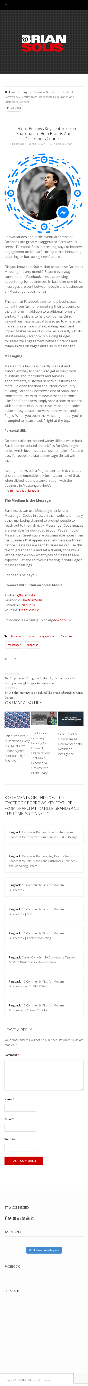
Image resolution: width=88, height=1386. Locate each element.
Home (11, 92)
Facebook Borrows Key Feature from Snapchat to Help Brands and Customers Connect (44, 134)
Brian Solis (44, 43)
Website (10, 1139)
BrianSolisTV (29, 610)
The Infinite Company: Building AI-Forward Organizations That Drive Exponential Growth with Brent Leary (41, 753)
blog (24, 92)
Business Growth (44, 92)
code (31, 636)
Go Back (15, 108)
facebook (66, 636)
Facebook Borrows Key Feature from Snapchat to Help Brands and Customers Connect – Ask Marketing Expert (43, 861)
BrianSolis (27, 605)
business (16, 636)
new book (60, 620)
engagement (47, 636)
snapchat (32, 645)
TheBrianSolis (31, 600)
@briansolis (26, 595)
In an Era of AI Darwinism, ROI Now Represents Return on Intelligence (70, 744)
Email (9, 1119)
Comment (12, 1055)
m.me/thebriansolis (25, 490)
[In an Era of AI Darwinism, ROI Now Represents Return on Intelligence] (71, 719)
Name (9, 1099)
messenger (14, 645)
